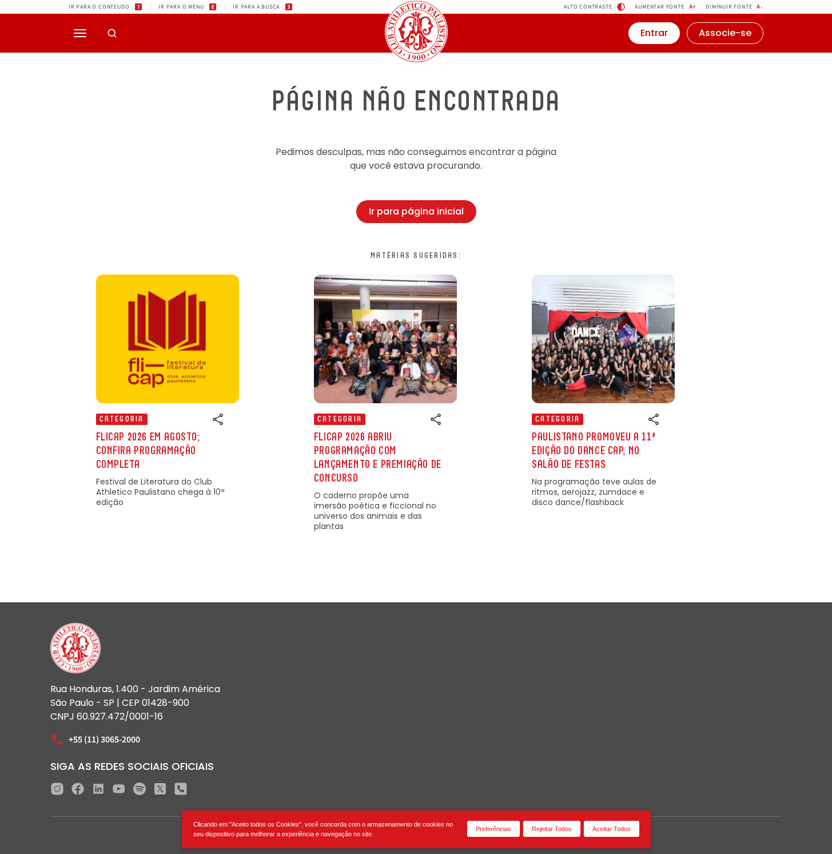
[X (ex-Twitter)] (160, 789)
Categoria (121, 419)
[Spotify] (139, 789)
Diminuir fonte (734, 7)
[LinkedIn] (98, 789)
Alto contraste (588, 7)
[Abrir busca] (112, 33)
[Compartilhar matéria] (218, 419)
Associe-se (725, 32)
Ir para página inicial (416, 211)
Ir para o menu (181, 7)
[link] (167, 391)
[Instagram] (57, 789)
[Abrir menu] (80, 33)
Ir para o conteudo (99, 7)
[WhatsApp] (181, 789)
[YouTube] (119, 789)
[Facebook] (78, 789)
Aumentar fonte (665, 7)
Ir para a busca (256, 7)
